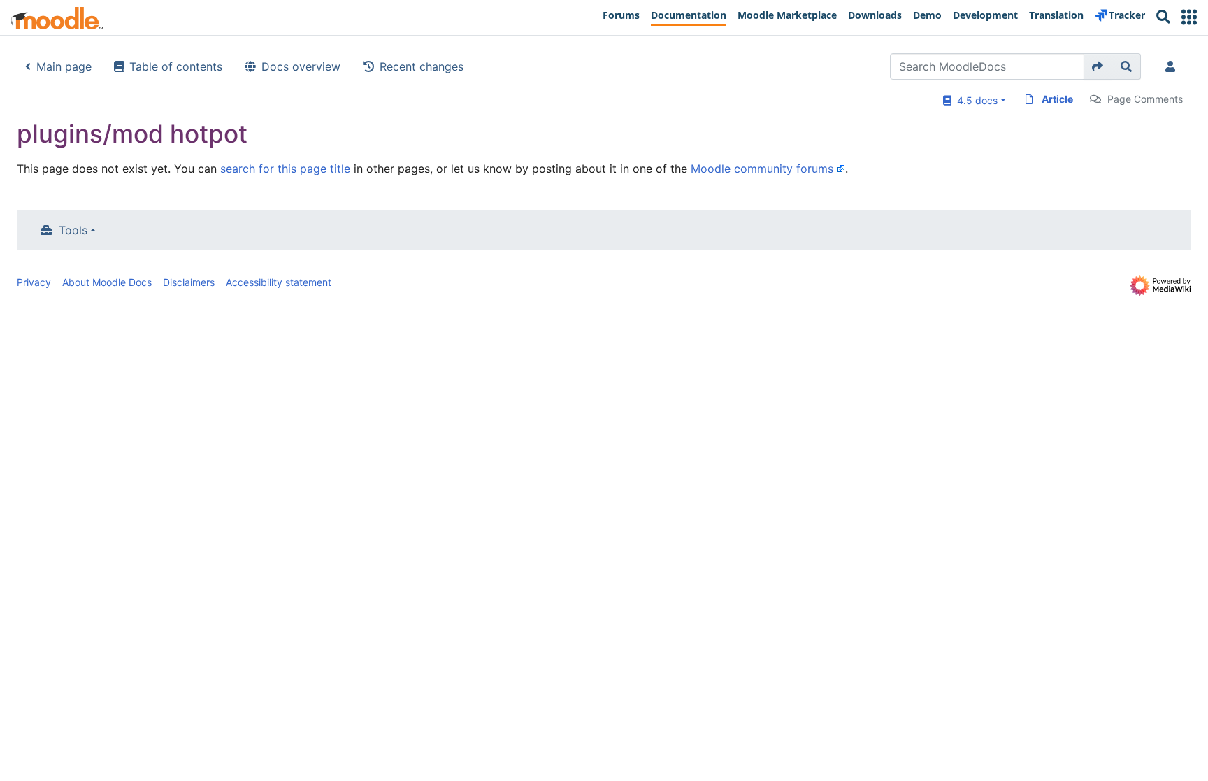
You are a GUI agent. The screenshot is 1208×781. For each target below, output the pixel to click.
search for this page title (285, 168)
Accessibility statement (278, 282)
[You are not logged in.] (1173, 66)
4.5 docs (974, 100)
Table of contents (175, 66)
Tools (73, 230)
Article (1057, 99)
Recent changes (421, 66)
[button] (1189, 17)
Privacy (34, 282)
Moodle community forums (762, 168)
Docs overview (300, 66)
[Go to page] (1098, 66)
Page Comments (1145, 99)
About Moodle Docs (107, 282)
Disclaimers (189, 282)
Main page (64, 66)
